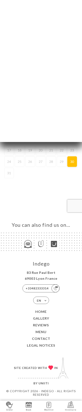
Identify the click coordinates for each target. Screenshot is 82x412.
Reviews (41, 325)
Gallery (41, 318)
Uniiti (43, 383)
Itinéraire (70, 409)
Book (29, 409)
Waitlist (49, 409)
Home (41, 311)
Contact (41, 338)
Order (9, 409)
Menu (41, 332)
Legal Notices (41, 345)
